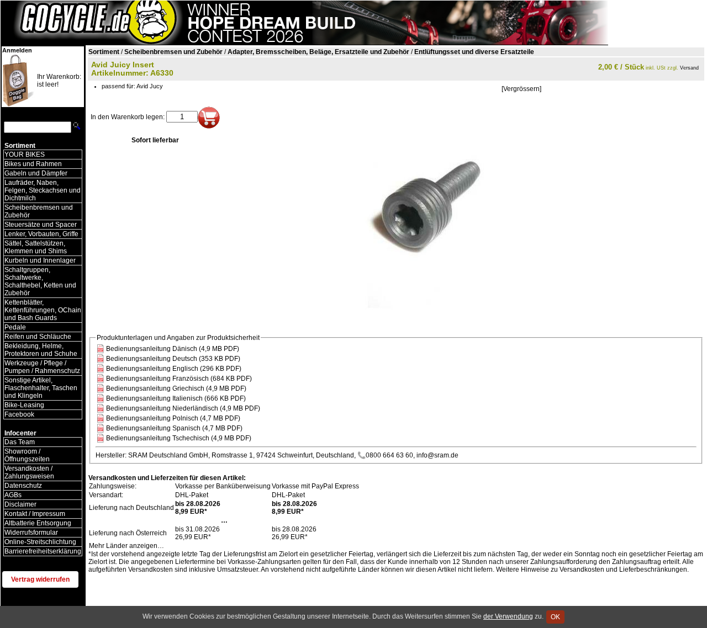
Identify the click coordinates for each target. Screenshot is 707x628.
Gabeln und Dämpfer (35, 173)
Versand (689, 68)
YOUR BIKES (24, 154)
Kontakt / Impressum (34, 514)
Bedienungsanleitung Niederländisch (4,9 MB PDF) (183, 408)
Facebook (19, 414)
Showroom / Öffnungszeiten (27, 455)
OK (555, 617)
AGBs (13, 495)
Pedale (15, 327)
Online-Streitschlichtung (40, 542)
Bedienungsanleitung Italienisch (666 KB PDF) (176, 398)
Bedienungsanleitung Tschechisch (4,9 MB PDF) (178, 438)
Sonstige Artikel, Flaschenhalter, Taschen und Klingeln (40, 388)
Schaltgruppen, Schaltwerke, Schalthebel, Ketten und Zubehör (40, 281)
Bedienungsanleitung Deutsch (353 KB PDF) (173, 359)
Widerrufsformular (31, 532)
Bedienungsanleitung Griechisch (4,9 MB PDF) (176, 388)
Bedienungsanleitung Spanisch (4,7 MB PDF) (174, 428)
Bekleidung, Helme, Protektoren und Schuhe (40, 350)
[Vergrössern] (521, 89)
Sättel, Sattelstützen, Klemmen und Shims (35, 247)
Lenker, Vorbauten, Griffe (41, 234)
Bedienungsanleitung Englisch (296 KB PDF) (173, 368)
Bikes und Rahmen (33, 164)
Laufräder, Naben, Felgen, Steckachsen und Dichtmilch (42, 190)
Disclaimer (20, 504)
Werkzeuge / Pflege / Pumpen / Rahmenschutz (42, 367)
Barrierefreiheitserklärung (42, 551)
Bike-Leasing (24, 405)
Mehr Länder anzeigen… (126, 546)
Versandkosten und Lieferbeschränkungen (623, 569)
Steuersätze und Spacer (40, 224)
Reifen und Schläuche (37, 336)
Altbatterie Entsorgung (37, 523)
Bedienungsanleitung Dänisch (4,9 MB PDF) (172, 349)
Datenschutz (23, 485)
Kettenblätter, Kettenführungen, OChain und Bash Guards (42, 310)
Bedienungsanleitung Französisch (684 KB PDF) (179, 378)
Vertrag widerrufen (40, 579)
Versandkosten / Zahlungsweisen (29, 472)
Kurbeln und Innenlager (40, 260)
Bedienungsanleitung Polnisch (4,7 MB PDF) (173, 418)
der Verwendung (508, 616)
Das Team (19, 442)
